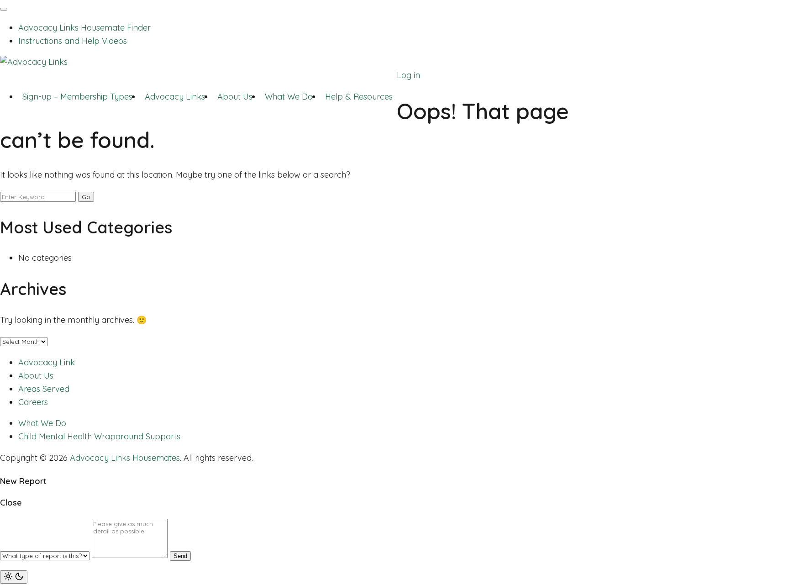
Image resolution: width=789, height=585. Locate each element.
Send (180, 556)
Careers (33, 402)
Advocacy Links (175, 96)
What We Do (289, 96)
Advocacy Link (46, 362)
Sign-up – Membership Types (77, 96)
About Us (234, 96)
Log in (408, 75)
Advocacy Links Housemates (125, 458)
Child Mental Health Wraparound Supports (99, 436)
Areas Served (43, 389)
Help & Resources (359, 96)
